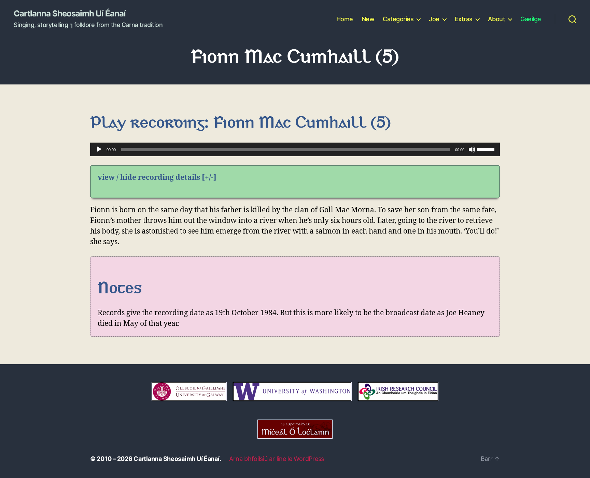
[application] (295, 149)
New (368, 19)
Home (344, 19)
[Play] (99, 149)
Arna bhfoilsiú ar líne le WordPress (276, 458)
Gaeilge (530, 19)
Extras (464, 19)
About (496, 19)
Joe (434, 19)
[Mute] (471, 149)
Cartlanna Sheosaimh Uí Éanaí (70, 14)
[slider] (486, 149)
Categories (398, 19)
